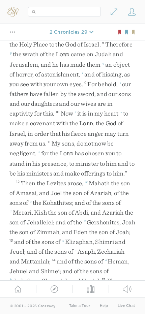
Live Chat (126, 306)
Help (104, 306)
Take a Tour (79, 306)
